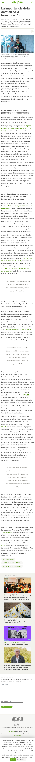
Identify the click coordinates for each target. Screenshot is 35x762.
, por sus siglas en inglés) (17, 128)
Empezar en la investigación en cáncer (16, 644)
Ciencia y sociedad (9, 642)
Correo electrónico (6, 701)
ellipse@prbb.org (17, 735)
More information (20, 759)
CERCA (3, 427)
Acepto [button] (12, 759)
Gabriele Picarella (7, 532)
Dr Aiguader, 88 (11, 731)
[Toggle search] (32, 2)
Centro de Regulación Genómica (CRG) (18, 329)
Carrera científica (8, 559)
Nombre (3, 698)
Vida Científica (5, 6)
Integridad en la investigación (12, 566)
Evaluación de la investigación (12, 563)
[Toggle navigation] (3, 2)
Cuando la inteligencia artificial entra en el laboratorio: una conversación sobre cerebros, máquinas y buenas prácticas (17, 597)
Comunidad (17, 642)
